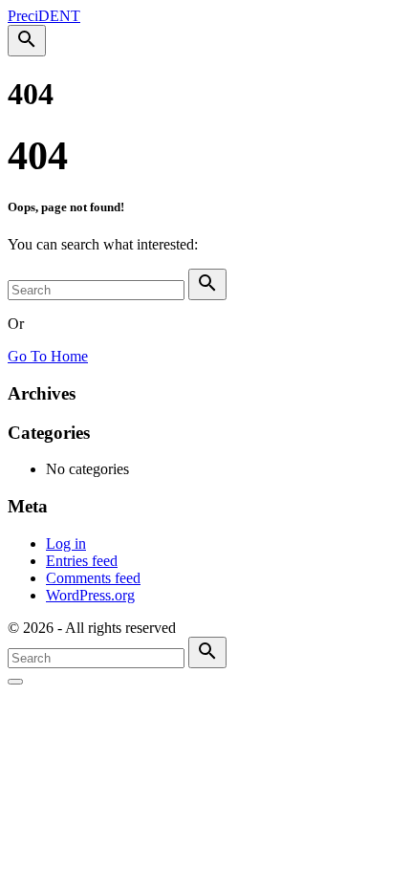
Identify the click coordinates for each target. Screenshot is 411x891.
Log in (66, 543)
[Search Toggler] (15, 682)
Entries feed (82, 561)
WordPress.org (90, 595)
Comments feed (93, 578)
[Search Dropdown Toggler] (27, 40)
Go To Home (48, 356)
